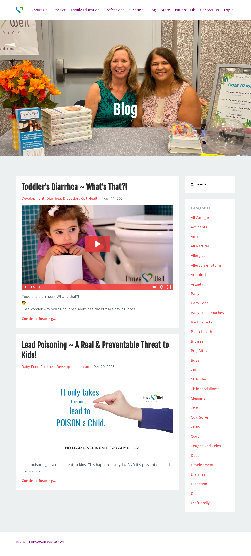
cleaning (198, 398)
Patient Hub (185, 9)
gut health (90, 198)
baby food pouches (38, 366)
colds (195, 426)
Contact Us (209, 9)
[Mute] (154, 287)
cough (196, 436)
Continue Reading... (39, 318)
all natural (200, 246)
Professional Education (124, 9)
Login (228, 9)
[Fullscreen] (169, 287)
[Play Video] (25, 287)
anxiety (197, 284)
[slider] (93, 287)
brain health (201, 331)
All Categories (202, 217)
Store (165, 9)
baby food (200, 303)
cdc (194, 369)
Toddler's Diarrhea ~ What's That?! (75, 187)
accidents (199, 227)
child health (201, 379)
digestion (71, 198)
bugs (195, 360)
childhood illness (205, 388)
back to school (203, 322)
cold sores (200, 417)
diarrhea (53, 198)
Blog (152, 9)
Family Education (85, 9)
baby (195, 293)
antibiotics (200, 274)
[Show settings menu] (162, 287)
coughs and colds (206, 445)
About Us (39, 9)
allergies (198, 255)
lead (85, 366)
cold (194, 407)
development (33, 198)
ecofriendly (200, 502)
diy (193, 493)
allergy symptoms (206, 265)
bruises (197, 341)
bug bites (199, 350)
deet (195, 455)
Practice (59, 9)
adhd (195, 236)
